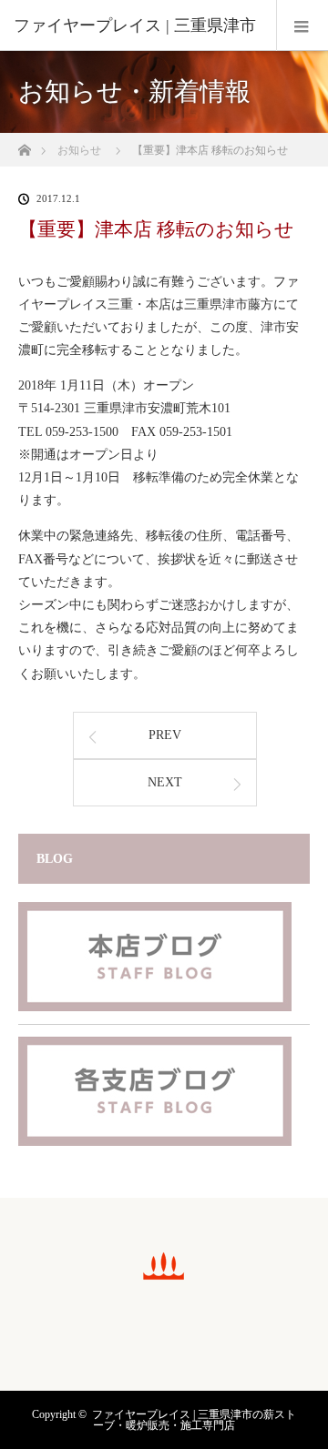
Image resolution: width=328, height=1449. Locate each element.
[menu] (302, 25)
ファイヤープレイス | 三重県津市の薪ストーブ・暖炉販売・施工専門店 (194, 1420)
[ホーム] (24, 145)
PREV (165, 735)
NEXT (165, 782)
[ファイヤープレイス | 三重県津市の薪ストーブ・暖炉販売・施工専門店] (164, 1276)
